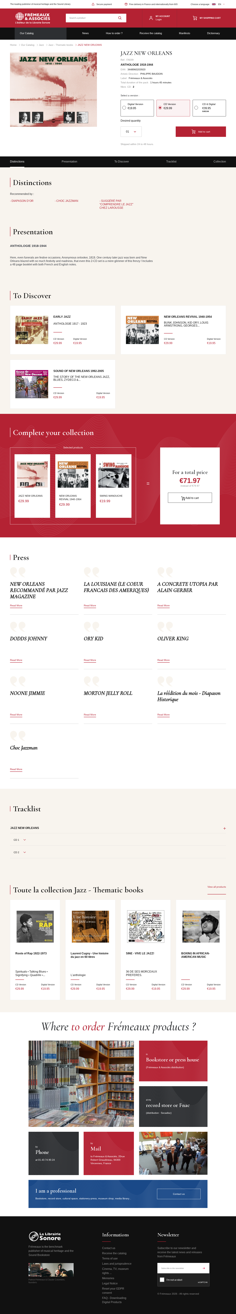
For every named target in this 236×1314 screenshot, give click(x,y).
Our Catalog (27, 33)
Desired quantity (131, 120)
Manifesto (184, 33)
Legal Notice (110, 1283)
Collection (220, 161)
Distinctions (17, 161)
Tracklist (171, 161)
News (85, 33)
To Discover (121, 161)
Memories (108, 1278)
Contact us (108, 1248)
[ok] (204, 1268)
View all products (216, 886)
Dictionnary (213, 33)
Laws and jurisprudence (116, 1263)
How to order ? (114, 33)
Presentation (69, 161)
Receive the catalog (151, 33)
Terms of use (110, 1258)
